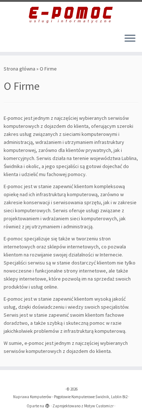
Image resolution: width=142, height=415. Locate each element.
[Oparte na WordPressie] (47, 404)
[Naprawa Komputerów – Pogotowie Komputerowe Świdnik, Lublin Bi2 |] (71, 14)
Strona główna (19, 68)
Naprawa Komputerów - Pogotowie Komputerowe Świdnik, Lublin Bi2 (70, 396)
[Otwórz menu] (130, 38)
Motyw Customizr (99, 405)
